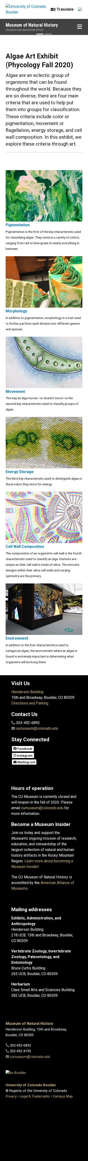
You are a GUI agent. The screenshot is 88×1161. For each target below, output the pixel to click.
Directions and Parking (29, 703)
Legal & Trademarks (35, 1096)
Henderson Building (27, 692)
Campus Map (63, 1096)
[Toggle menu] (79, 27)
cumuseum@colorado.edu (37, 728)
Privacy (11, 1096)
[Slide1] (39, 34)
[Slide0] (48, 34)
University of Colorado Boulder (31, 1085)
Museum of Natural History (32, 25)
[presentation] (44, 195)
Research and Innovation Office (24, 30)
